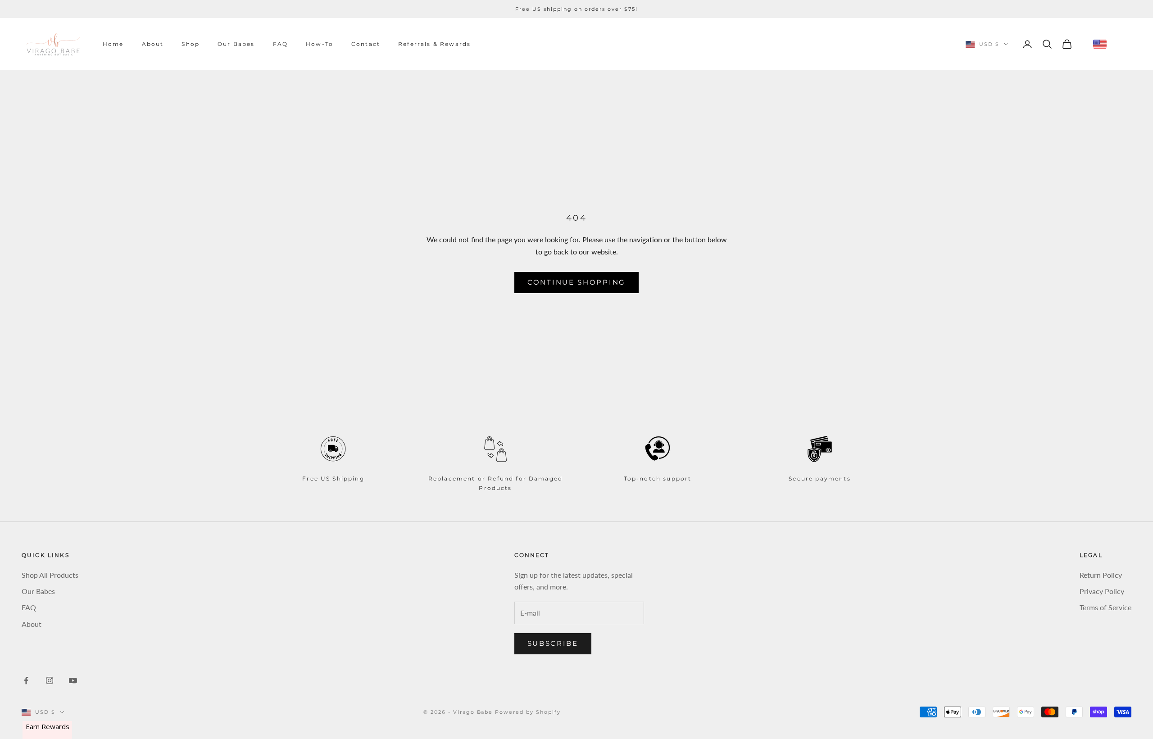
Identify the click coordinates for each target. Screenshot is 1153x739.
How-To (319, 44)
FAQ (280, 44)
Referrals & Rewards (434, 44)
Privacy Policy (1102, 591)
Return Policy (1101, 575)
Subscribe (552, 643)
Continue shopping (576, 282)
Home (113, 44)
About (153, 44)
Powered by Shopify (528, 712)
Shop (191, 44)
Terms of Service (1105, 607)
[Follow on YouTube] (72, 680)
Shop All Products (50, 575)
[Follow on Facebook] (26, 680)
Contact (365, 44)
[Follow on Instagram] (49, 680)
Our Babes (236, 44)
